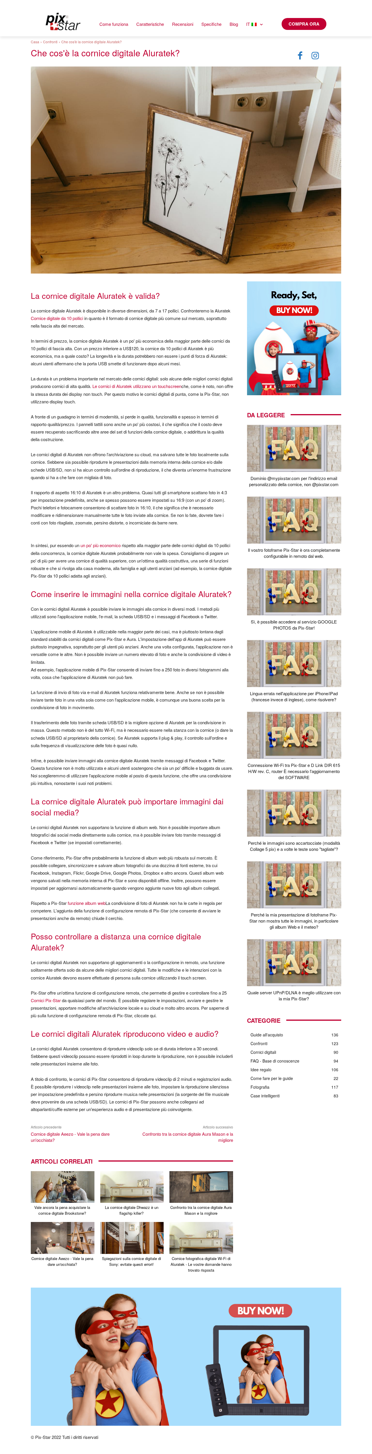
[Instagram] (315, 56)
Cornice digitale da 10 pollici (57, 318)
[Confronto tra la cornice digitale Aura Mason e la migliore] (201, 1187)
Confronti (50, 41)
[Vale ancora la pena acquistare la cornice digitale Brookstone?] (62, 1187)
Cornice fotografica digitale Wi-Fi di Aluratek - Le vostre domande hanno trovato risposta (201, 1264)
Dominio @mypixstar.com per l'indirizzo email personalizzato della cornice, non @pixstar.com (294, 481)
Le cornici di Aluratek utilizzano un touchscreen (136, 386)
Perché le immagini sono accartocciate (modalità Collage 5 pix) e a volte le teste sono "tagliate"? (294, 846)
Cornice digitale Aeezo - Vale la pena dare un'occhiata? (62, 1261)
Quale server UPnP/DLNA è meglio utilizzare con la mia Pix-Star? (294, 995)
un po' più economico (101, 545)
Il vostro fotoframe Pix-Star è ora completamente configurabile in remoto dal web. (294, 553)
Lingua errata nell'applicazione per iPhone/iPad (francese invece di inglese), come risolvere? (294, 696)
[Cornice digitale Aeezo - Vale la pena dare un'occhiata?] (62, 1238)
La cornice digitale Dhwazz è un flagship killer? (131, 1210)
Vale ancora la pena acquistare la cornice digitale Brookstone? (62, 1210)
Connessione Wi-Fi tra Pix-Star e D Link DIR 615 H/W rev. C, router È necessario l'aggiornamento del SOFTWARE (294, 771)
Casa (35, 41)
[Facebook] (300, 56)
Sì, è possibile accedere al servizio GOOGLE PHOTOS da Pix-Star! (294, 625)
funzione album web (86, 903)
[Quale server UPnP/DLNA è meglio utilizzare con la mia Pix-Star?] (294, 962)
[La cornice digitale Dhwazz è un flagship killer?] (132, 1187)
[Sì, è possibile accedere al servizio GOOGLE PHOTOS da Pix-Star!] (294, 591)
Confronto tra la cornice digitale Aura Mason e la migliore (201, 1210)
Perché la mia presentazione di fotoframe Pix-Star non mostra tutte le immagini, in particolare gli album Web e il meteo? (293, 921)
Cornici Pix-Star (46, 1000)
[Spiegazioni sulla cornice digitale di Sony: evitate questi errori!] (132, 1238)
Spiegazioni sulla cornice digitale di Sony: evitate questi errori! (131, 1261)
